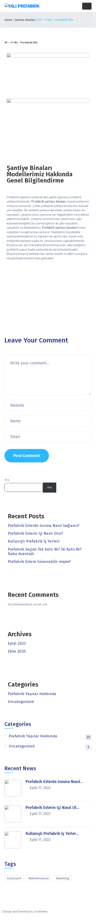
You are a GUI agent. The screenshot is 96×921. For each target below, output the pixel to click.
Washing (62, 878)
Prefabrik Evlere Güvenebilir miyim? (39, 561)
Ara (6, 480)
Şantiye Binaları (25, 19)
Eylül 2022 (17, 643)
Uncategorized (21, 701)
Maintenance (38, 878)
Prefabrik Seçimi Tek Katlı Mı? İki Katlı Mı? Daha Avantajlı (45, 551)
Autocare (14, 878)
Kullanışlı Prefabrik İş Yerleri (33, 541)
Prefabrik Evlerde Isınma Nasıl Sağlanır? (43, 525)
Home (8, 19)
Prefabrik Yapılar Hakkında (32, 693)
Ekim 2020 (17, 651)
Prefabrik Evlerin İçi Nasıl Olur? (35, 533)
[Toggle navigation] (87, 6)
